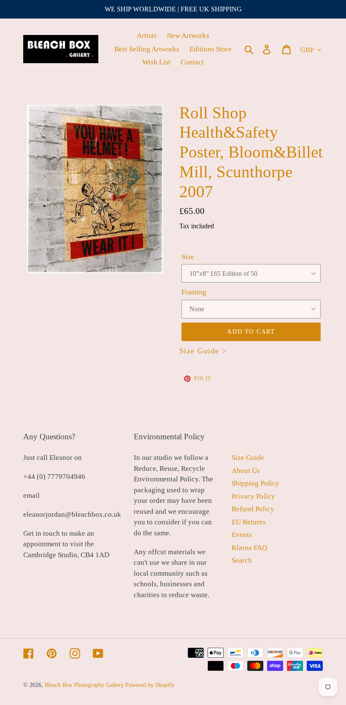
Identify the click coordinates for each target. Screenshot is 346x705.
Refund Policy (253, 509)
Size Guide (248, 458)
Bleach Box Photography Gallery (84, 685)
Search (242, 560)
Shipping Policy (255, 483)
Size (187, 257)
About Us (246, 471)
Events (242, 535)
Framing (193, 292)
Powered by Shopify (149, 685)
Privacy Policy (253, 496)
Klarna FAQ (249, 548)
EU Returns (249, 522)
